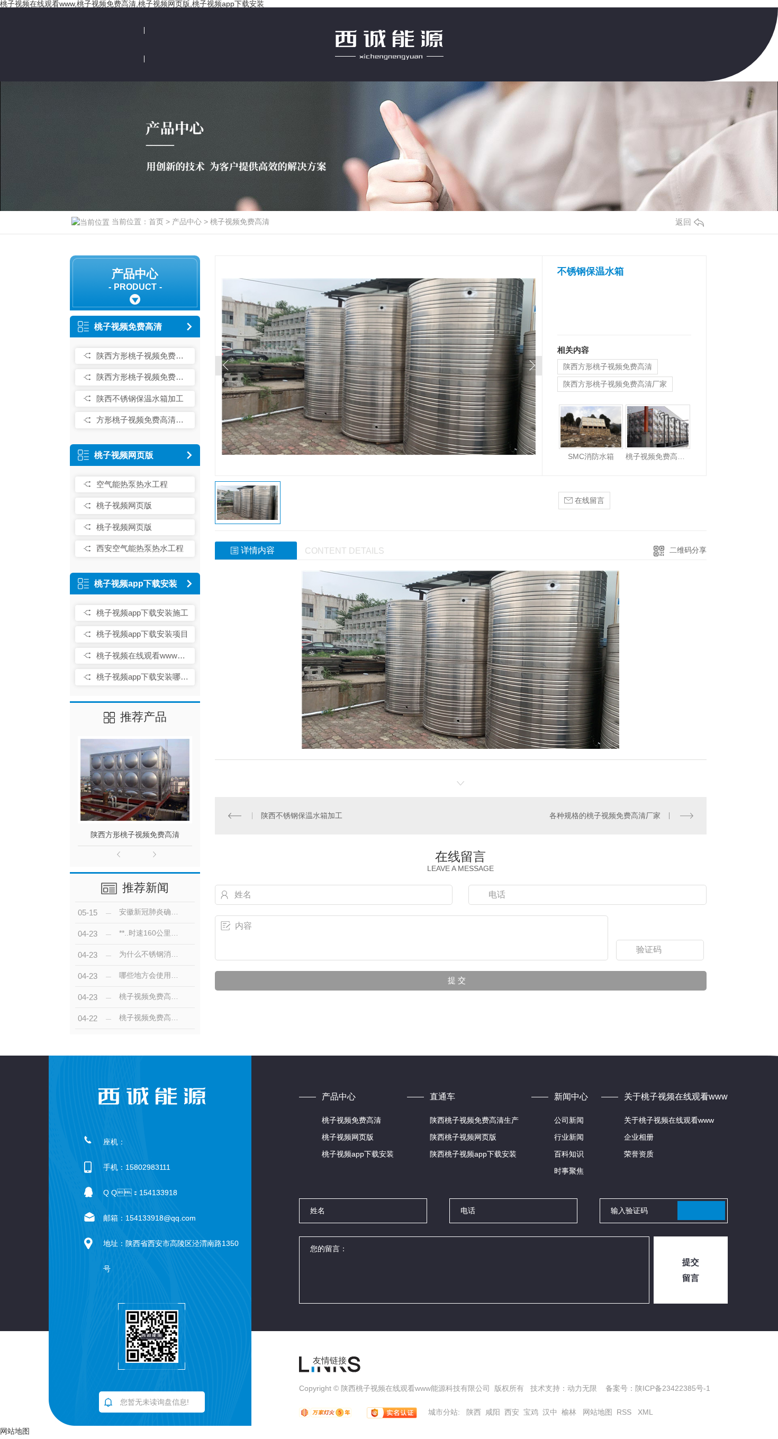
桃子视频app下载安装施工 (142, 612)
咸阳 (492, 1412)
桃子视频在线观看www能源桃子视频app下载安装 (142, 655)
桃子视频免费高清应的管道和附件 (658, 456)
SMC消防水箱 (591, 456)
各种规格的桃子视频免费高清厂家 (605, 815)
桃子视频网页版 (123, 455)
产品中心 (187, 221)
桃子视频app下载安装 (135, 583)
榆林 (569, 1412)
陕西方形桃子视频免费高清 (142, 355)
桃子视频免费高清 (239, 221)
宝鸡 (530, 1412)
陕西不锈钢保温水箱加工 (140, 398)
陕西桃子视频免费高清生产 (474, 1120)
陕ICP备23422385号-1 (672, 1388)
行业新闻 (569, 1137)
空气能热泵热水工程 (132, 484)
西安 (511, 1412)
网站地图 (597, 1412)
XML (645, 1412)
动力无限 (582, 1388)
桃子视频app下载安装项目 (142, 633)
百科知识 (569, 1154)
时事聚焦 (569, 1171)
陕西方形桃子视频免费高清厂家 (142, 376)
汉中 (549, 1412)
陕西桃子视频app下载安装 (473, 1154)
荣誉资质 (639, 1154)
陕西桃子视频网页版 (463, 1137)
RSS (625, 1412)
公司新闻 (569, 1120)
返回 (683, 221)
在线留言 (588, 500)
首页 (156, 221)
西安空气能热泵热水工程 (140, 548)
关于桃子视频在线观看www (669, 1120)
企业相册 (639, 1137)
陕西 (473, 1412)
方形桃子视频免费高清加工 (142, 419)
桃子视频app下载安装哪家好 (142, 676)
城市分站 (443, 1412)
